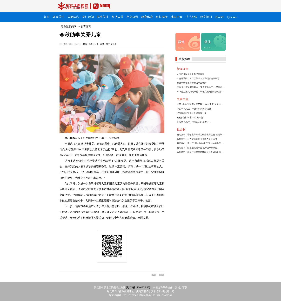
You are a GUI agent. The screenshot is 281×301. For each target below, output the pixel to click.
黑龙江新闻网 (68, 26)
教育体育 (86, 26)
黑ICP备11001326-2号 (138, 287)
